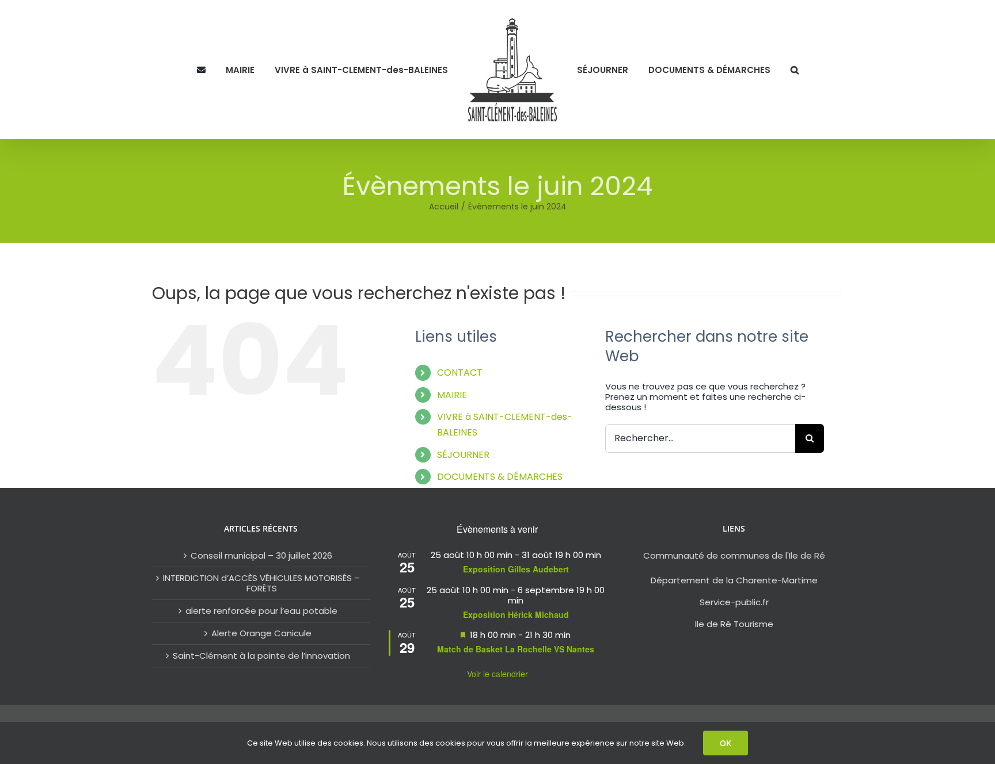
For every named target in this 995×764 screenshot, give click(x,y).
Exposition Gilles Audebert (516, 569)
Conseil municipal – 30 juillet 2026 (261, 556)
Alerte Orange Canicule (261, 633)
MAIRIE (452, 395)
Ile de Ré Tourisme (734, 624)
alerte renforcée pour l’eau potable (261, 611)
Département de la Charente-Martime (734, 580)
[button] (770, 69)
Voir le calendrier (497, 673)
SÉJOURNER (463, 454)
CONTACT (460, 372)
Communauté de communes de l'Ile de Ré (734, 555)
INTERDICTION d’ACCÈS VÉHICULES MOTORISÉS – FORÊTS (261, 583)
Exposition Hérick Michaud (516, 614)
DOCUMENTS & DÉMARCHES (500, 476)
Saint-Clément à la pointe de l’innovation (261, 656)
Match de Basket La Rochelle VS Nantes (515, 649)
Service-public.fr (734, 602)
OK (725, 743)
